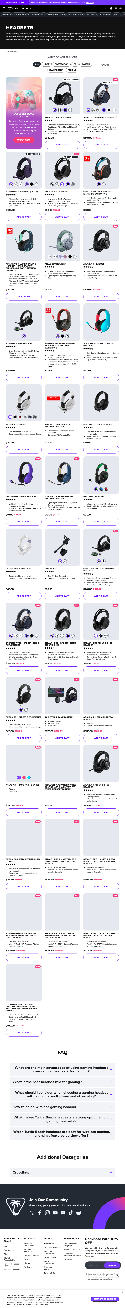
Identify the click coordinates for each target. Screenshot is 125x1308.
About (6, 1246)
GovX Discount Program (70, 1245)
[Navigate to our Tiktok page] (70, 1213)
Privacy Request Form (11, 1265)
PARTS (116, 14)
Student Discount (72, 1250)
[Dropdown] (3, 8)
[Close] (122, 1293)
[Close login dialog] (85, 711)
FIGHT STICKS (91, 14)
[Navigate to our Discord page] (63, 1213)
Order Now (23, 140)
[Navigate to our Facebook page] (39, 1213)
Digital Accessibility (9, 1259)
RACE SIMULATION (75, 14)
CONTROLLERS (19, 14)
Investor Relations (12, 1270)
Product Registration (29, 1250)
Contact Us (9, 1250)
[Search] (106, 8)
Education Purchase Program (72, 1254)
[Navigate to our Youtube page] (55, 1213)
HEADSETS (6, 14)
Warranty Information (49, 1262)
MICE (43, 14)
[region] (62, 1299)
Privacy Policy (28, 1300)
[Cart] (116, 8)
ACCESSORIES (105, 14)
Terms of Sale (50, 1273)
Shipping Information (49, 1252)
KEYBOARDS (33, 14)
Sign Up (112, 1265)
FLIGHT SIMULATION (56, 14)
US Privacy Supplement (49, 1300)
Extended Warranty (48, 1268)
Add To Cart (62, 145)
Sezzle (27, 1259)
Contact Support (31, 1255)
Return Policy (50, 1257)
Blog (6, 1254)
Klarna (27, 1263)
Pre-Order (30, 297)
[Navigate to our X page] (31, 1213)
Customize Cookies (105, 1299)
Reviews (27, 1267)
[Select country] (120, 8)
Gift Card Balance (52, 1248)
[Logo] (19, 8)
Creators (68, 1259)
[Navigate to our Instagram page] (47, 1213)
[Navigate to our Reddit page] (78, 1213)
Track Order (49, 1244)
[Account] (111, 8)
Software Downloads (29, 1245)
